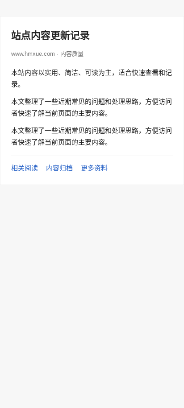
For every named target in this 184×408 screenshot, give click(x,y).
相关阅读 (24, 168)
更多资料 (94, 168)
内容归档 (59, 168)
